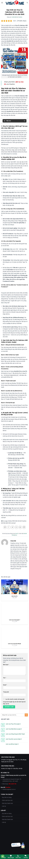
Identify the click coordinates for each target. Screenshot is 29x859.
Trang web (6, 692)
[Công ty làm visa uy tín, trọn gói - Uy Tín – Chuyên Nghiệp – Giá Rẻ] (14, 2)
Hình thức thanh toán (7, 803)
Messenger (11, 857)
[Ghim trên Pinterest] (20, 527)
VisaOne (20, 17)
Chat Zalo (18, 857)
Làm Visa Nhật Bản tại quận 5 (14, 729)
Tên (4, 677)
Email (5, 685)
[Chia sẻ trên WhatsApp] (5, 527)
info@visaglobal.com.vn (9, 789)
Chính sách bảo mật (7, 800)
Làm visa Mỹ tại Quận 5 (12, 744)
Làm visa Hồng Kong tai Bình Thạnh (15, 734)
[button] (2, 3)
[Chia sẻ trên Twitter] (12, 527)
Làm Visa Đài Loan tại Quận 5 (14, 739)
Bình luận (6, 664)
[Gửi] (26, 714)
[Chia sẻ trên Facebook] (9, 527)
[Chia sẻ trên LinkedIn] (24, 527)
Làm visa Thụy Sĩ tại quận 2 (13, 724)
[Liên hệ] (2, 856)
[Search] (27, 2)
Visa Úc (17, 533)
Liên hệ (4, 806)
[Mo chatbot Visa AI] (23, 846)
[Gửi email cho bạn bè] (16, 527)
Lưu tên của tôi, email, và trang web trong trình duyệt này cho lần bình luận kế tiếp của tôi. (14, 701)
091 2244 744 (12, 784)
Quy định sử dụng (6, 797)
